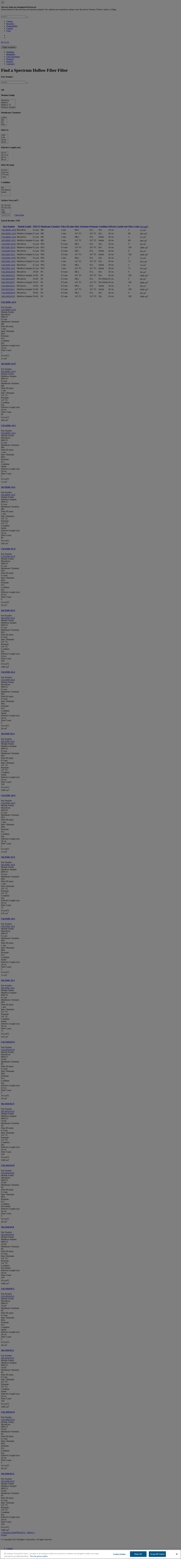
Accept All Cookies (157, 1554)
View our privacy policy (39, 1556)
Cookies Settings (119, 1554)
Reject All (138, 1554)
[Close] (177, 1554)
